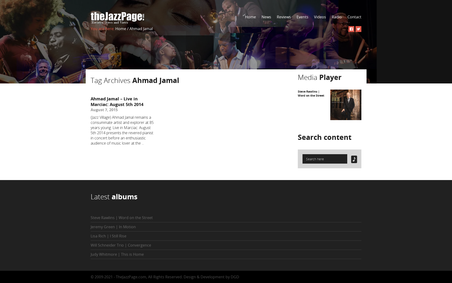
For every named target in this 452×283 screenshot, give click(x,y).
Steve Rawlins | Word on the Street (311, 94)
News (266, 17)
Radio (337, 17)
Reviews (284, 17)
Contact (354, 17)
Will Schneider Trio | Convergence (121, 245)
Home (250, 17)
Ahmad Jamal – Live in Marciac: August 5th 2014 (117, 101)
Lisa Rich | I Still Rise (108, 236)
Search (324, 137)
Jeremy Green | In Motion (113, 226)
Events (302, 17)
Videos (320, 17)
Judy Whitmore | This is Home (117, 254)
